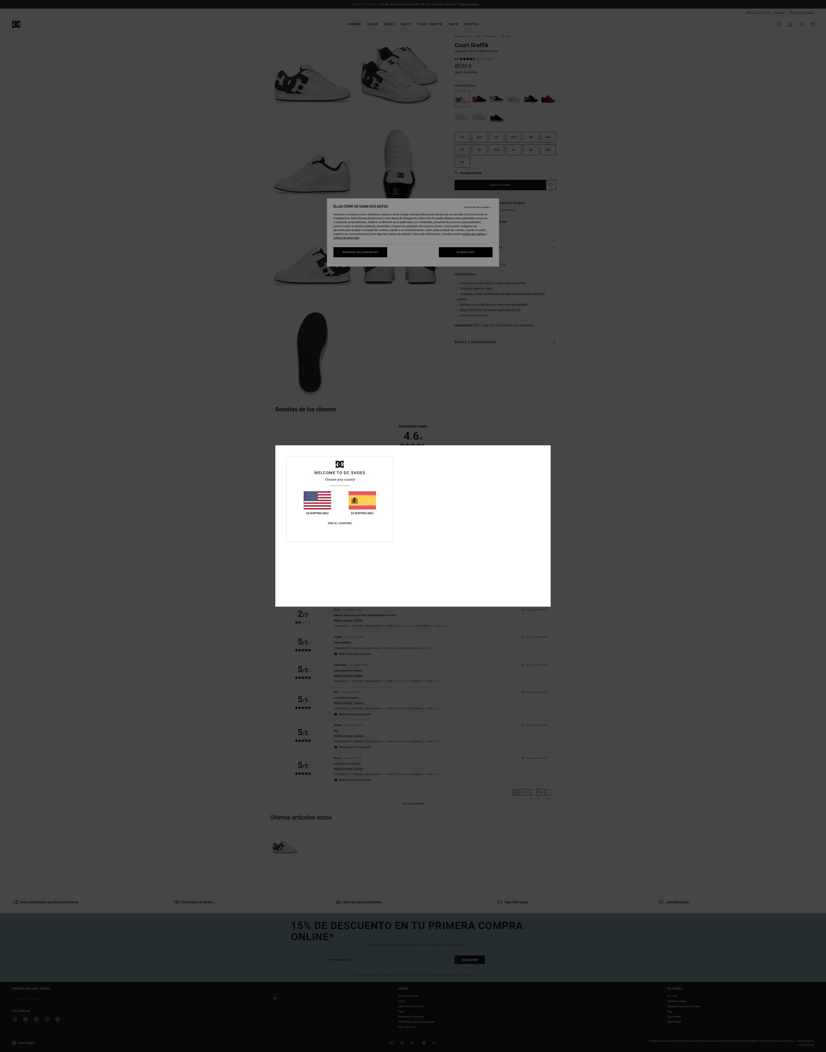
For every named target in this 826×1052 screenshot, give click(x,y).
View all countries (340, 523)
